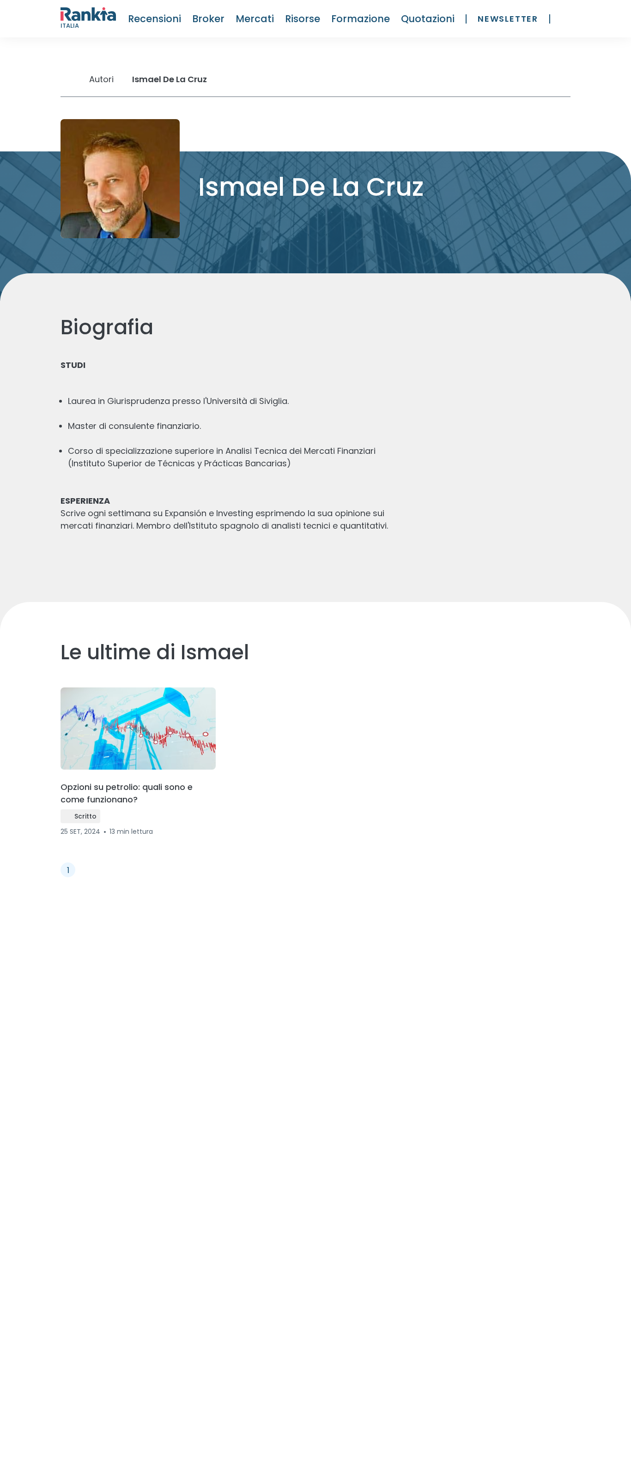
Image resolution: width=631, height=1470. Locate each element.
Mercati (255, 18)
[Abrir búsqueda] (565, 19)
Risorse (302, 18)
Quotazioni (428, 18)
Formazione (360, 18)
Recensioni (154, 18)
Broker (208, 18)
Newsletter (508, 18)
